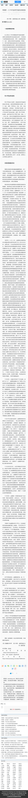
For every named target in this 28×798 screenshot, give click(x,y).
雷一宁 (20, 779)
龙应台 (20, 763)
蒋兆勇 (8, 781)
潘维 (8, 786)
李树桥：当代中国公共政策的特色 (8, 733)
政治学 (16, 5)
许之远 (2, 784)
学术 (7, 654)
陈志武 (20, 767)
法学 (6, 5)
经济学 (11, 5)
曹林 (8, 765)
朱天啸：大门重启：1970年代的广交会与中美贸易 (12, 750)
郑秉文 (14, 786)
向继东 (8, 770)
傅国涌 (20, 765)
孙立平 (14, 788)
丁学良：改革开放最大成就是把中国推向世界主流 (11, 754)
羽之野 (2, 788)
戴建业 (20, 770)
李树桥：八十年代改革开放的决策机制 (9, 723)
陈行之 (8, 763)
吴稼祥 (20, 783)
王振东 (20, 776)
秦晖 (2, 763)
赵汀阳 (14, 770)
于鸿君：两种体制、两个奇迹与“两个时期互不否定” (12, 744)
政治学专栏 (16, 654)
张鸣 (8, 772)
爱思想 (4, 2)
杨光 (20, 788)
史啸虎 (14, 777)
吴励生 (20, 784)
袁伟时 (8, 777)
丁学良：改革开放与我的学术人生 (8, 757)
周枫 (2, 781)
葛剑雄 (8, 783)
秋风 (2, 779)
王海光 (20, 772)
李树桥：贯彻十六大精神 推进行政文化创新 (10, 731)
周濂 (2, 774)
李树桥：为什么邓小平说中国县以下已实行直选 (11, 735)
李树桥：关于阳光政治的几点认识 (8, 727)
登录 (13, 709)
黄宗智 (8, 767)
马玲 (14, 776)
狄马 (2, 777)
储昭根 (14, 783)
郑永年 (14, 763)
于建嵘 (14, 767)
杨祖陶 (20, 769)
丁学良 (2, 765)
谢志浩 (8, 788)
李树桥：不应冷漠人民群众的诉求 (8, 721)
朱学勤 (2, 786)
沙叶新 (20, 781)
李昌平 (2, 772)
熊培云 (20, 777)
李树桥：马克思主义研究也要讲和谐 (9, 729)
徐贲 (2, 769)
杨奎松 (14, 772)
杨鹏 (8, 774)
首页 (2, 5)
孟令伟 (14, 779)
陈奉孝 (2, 776)
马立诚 (14, 769)
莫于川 (20, 786)
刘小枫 (8, 779)
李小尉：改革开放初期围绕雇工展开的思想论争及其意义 (13, 748)
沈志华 (2, 770)
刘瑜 (2, 783)
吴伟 (14, 781)
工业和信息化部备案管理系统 (14, 796)
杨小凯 (14, 784)
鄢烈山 (14, 765)
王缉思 (20, 774)
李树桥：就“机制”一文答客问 (7, 719)
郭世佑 (8, 776)
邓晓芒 (14, 774)
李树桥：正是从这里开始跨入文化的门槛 (9, 718)
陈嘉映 (2, 767)
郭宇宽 (8, 769)
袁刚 (8, 784)
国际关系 (22, 5)
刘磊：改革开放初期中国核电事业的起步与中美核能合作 (13, 746)
